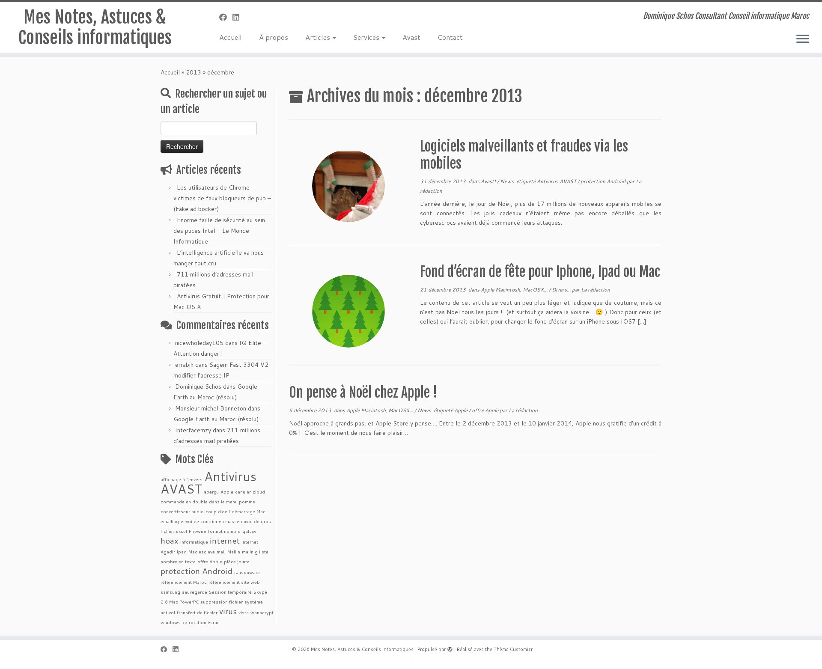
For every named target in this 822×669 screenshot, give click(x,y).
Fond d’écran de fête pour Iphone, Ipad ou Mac (540, 271)
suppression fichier (221, 601)
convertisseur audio (182, 511)
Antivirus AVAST (208, 482)
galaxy (249, 531)
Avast (411, 37)
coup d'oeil (218, 511)
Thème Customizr (513, 649)
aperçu (211, 491)
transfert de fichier (197, 612)
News (507, 181)
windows (171, 622)
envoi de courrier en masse (210, 521)
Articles (318, 37)
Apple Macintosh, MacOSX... (515, 289)
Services (367, 37)
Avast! (489, 181)
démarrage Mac (248, 511)
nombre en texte (178, 561)
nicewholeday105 (199, 343)
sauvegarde (194, 592)
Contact (450, 37)
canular (243, 491)
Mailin (233, 551)
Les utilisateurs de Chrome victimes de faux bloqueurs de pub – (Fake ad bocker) (222, 198)
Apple (226, 491)
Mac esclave (201, 551)
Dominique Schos (198, 386)
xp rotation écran (201, 622)
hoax (170, 540)
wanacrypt (262, 612)
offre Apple (209, 561)
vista (243, 612)
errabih (184, 364)
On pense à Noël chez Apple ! (363, 392)
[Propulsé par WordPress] (450, 648)
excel (181, 531)
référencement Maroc (184, 582)
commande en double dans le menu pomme (208, 501)
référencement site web (234, 582)
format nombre (224, 531)
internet (225, 540)
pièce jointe (237, 561)
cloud (259, 491)
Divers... (562, 289)
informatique (194, 541)
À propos (273, 37)
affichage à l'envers (182, 479)
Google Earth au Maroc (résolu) (216, 419)
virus (228, 611)
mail (221, 551)
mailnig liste (255, 551)
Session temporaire (230, 592)
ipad (182, 551)
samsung (170, 592)
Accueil (230, 37)
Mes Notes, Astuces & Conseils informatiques (95, 27)
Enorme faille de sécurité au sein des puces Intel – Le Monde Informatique (219, 231)
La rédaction (595, 289)
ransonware (247, 572)
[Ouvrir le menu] (802, 39)
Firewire (197, 531)
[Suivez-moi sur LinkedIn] (238, 17)
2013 (193, 72)
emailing (170, 521)
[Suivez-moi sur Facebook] (225, 17)
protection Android (196, 571)
